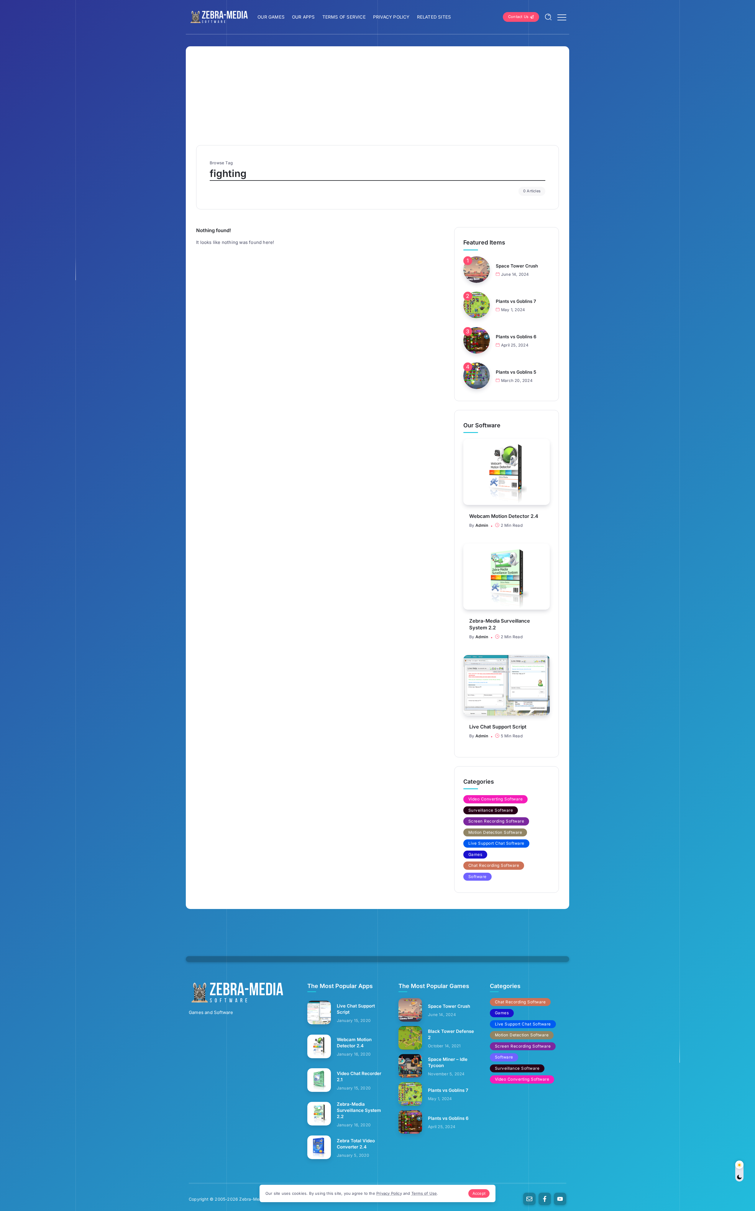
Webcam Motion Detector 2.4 (503, 516)
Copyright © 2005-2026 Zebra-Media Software (236, 1199)
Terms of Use (424, 1193)
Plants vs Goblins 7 (516, 301)
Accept (478, 1193)
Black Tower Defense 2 (451, 1034)
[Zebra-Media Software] (218, 16)
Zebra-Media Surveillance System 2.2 (499, 624)
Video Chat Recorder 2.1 (359, 1076)
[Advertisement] (377, 101)
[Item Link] (476, 269)
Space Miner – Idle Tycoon (447, 1062)
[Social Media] (529, 1199)
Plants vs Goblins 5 (516, 372)
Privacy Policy (389, 1193)
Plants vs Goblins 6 (516, 336)
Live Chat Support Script (497, 727)
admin (481, 525)
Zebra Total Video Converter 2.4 (356, 1144)
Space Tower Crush (517, 266)
